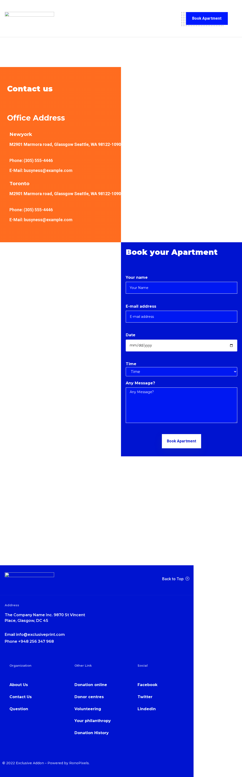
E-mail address (141, 306)
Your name (137, 277)
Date (130, 335)
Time (131, 364)
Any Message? (140, 383)
